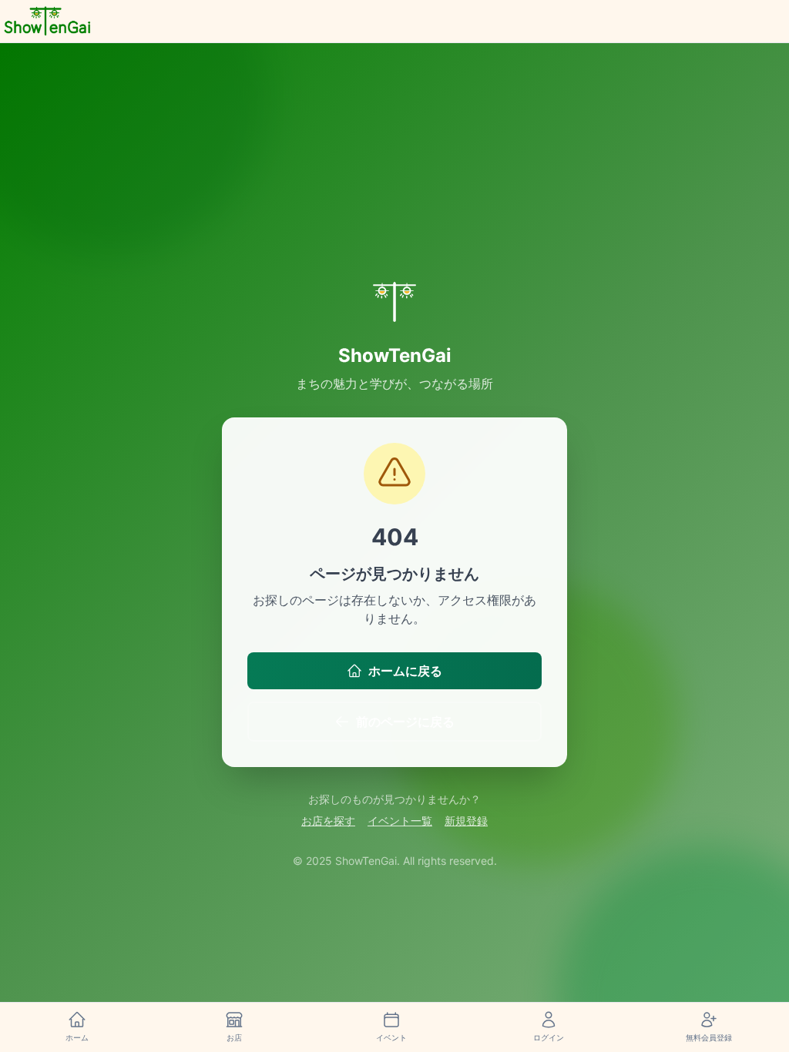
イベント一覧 (400, 820)
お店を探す (328, 820)
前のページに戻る (405, 721)
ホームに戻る (405, 670)
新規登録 (466, 820)
